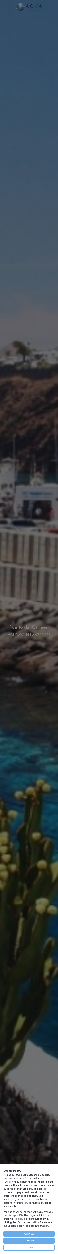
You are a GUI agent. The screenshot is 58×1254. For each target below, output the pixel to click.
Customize (29, 1248)
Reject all (29, 1241)
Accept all (29, 1234)
